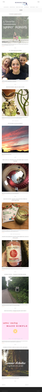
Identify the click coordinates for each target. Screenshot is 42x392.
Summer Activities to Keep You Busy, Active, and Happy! (15, 347)
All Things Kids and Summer (15, 50)
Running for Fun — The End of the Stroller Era (15, 274)
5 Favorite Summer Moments (15, 14)
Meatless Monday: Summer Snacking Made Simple (15, 310)
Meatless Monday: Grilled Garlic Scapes (15, 87)
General (15, 84)
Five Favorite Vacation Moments (15, 123)
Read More (3, 46)
